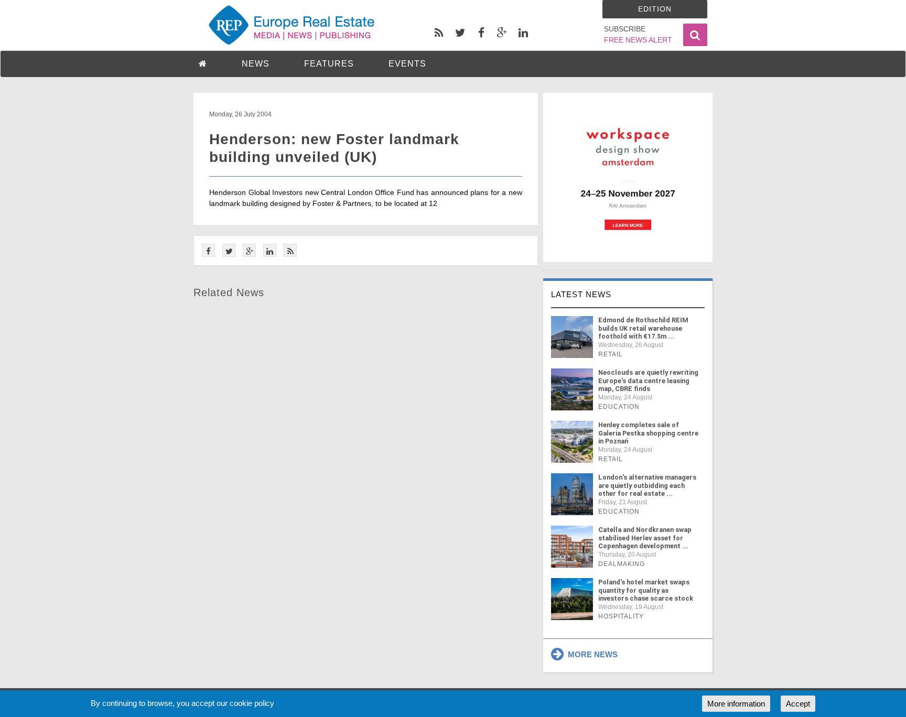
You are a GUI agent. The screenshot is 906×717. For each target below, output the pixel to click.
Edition (655, 9)
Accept (798, 703)
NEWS (255, 63)
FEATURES (329, 63)
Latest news (581, 294)
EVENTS (407, 63)
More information (736, 703)
